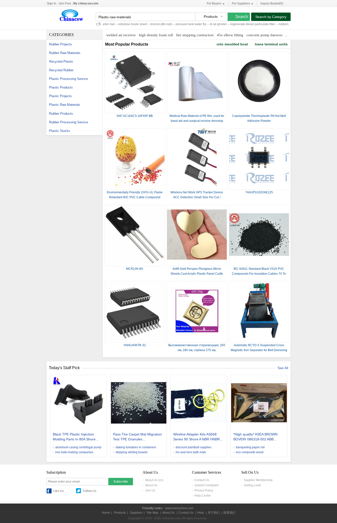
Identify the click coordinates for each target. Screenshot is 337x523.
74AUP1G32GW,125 (259, 192)
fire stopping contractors (195, 35)
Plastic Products (61, 87)
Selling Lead (252, 485)
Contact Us (201, 480)
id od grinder (209, 24)
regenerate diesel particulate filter (244, 24)
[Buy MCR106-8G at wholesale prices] (135, 263)
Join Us (150, 490)
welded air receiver (121, 35)
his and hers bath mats (191, 452)
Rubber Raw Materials (64, 53)
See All (283, 368)
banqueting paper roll (250, 447)
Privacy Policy (203, 490)
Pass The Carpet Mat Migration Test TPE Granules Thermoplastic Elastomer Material (137, 437)
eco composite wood (249, 452)
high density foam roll (156, 35)
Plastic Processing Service (68, 79)
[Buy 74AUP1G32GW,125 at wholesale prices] (259, 187)
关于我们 (214, 512)
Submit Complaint (206, 485)
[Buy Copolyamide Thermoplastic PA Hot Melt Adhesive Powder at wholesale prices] (259, 110)
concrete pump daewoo (264, 35)
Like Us (58, 491)
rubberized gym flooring (286, 24)
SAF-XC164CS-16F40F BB (134, 116)
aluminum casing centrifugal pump (78, 447)
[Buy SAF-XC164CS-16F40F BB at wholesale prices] (135, 110)
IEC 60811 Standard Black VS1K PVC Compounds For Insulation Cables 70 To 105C (259, 273)
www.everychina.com (179, 508)
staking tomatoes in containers (135, 447)
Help (200, 512)
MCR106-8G (134, 269)
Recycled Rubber (61, 70)
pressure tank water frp (182, 24)
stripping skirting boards (131, 452)
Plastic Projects (60, 96)
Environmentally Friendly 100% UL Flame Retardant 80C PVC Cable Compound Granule (135, 197)
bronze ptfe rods (153, 24)
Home (106, 512)
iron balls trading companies (74, 452)
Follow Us (89, 491)
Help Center (202, 495)
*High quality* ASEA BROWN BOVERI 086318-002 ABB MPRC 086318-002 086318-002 (258, 437)
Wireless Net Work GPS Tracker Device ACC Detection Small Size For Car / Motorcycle (196, 197)
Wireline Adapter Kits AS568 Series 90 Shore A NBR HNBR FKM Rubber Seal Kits (196, 437)
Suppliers (136, 512)
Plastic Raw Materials (64, 105)
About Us (151, 485)
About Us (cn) (154, 480)
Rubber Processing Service (68, 122)
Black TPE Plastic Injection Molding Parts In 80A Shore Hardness (74, 437)
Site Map (152, 512)
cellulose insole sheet (124, 24)
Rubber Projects (60, 44)
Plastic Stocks (59, 131)
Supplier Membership (258, 480)
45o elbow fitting (230, 35)
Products (120, 512)
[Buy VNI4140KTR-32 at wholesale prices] (135, 340)
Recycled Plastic (61, 61)
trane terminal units (271, 44)
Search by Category (270, 17)
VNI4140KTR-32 (135, 345)
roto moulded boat (232, 44)
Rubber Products (61, 113)
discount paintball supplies (193, 447)
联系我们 (229, 512)
